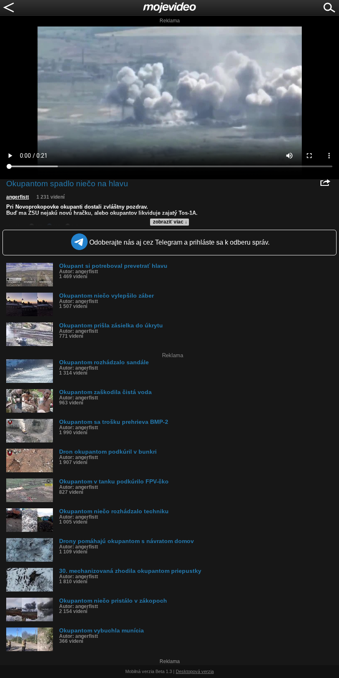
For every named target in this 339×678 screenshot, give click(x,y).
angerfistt (17, 197)
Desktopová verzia (195, 671)
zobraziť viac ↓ (170, 222)
